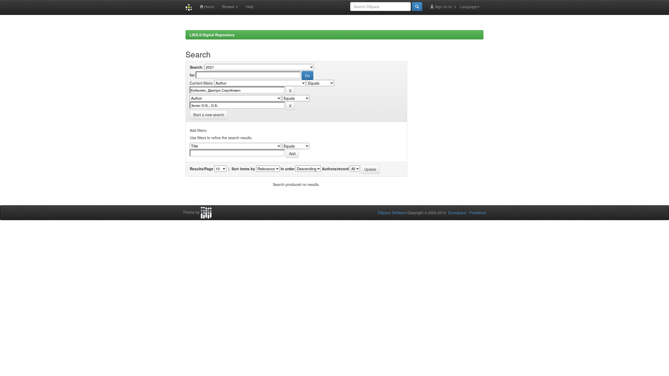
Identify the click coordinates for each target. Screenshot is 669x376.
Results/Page (201, 168)
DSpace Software (392, 212)
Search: (196, 67)
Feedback (478, 212)
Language (468, 6)
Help (249, 6)
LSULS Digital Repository (212, 34)
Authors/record (335, 168)
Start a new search (208, 114)
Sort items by (243, 168)
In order (288, 168)
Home (208, 6)
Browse (228, 6)
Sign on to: (444, 6)
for (192, 75)
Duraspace (457, 212)
